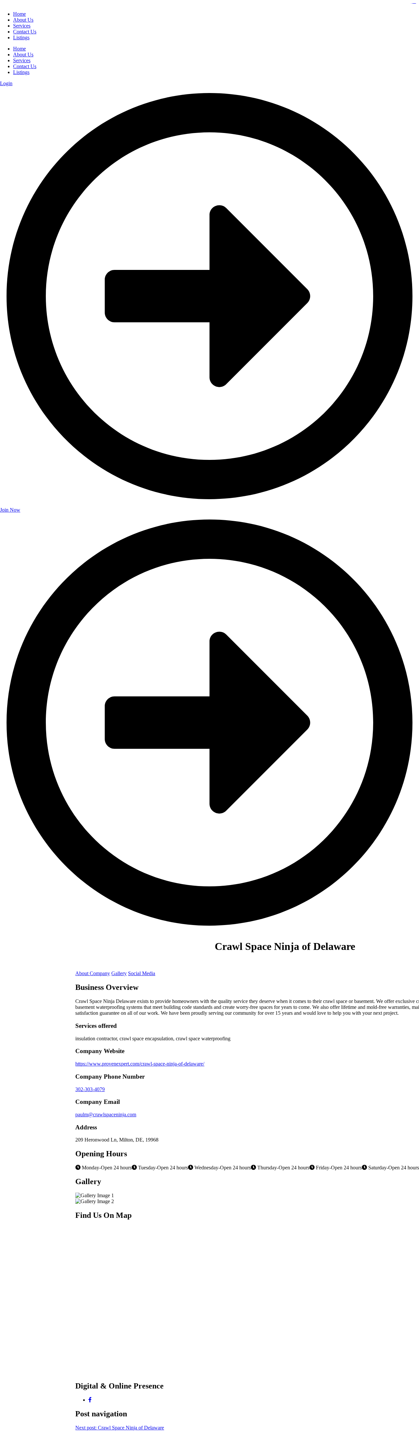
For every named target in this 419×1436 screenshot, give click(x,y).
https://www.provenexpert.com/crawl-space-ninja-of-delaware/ (139, 1064)
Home (19, 48)
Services (21, 60)
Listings (21, 72)
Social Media (141, 973)
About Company (92, 973)
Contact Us (24, 66)
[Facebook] (90, 1400)
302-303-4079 (90, 1089)
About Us (23, 54)
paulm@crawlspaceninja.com (105, 1114)
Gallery (119, 973)
